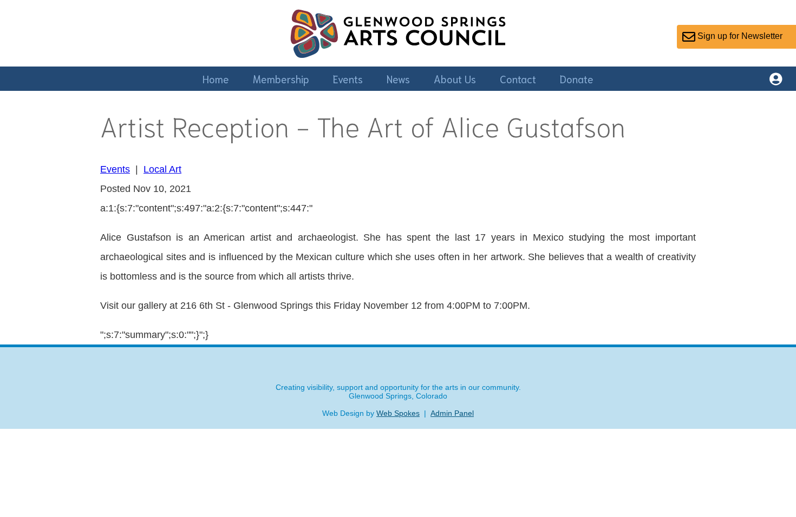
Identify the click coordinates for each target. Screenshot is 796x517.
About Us (455, 78)
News (398, 78)
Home (216, 78)
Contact (518, 78)
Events (348, 78)
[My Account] (775, 80)
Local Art (162, 169)
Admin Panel (452, 413)
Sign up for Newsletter (738, 36)
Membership (281, 78)
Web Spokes (398, 413)
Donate (576, 78)
